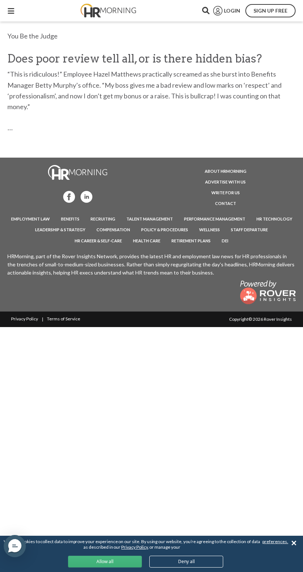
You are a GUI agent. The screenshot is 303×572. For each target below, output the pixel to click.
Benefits (70, 218)
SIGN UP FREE (270, 10)
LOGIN (232, 10)
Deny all (186, 561)
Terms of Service (63, 319)
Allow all (104, 561)
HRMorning (108, 11)
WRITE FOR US (225, 192)
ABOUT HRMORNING (225, 171)
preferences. (275, 541)
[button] (15, 546)
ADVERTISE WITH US (225, 181)
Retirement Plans (191, 240)
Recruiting (103, 218)
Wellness (209, 229)
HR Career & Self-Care (98, 240)
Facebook (66, 196)
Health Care (146, 240)
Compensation (113, 229)
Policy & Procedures (164, 229)
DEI (225, 240)
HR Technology (274, 218)
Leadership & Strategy (60, 229)
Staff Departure (249, 229)
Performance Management (214, 218)
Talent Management (149, 218)
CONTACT (225, 203)
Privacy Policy (24, 319)
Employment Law (30, 218)
